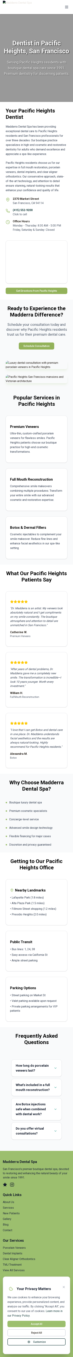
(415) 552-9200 (23, 210)
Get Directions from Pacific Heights (36, 290)
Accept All (36, 1324)
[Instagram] (12, 1184)
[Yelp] (5, 1184)
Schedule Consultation (36, 346)
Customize (39, 1341)
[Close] (64, 1287)
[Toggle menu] (66, 7)
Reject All (36, 1332)
